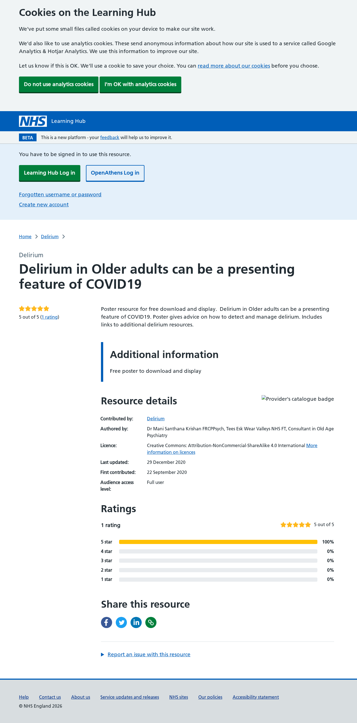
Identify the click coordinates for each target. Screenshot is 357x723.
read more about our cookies (234, 66)
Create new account (44, 204)
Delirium (50, 236)
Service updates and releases (129, 697)
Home (25, 236)
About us (80, 697)
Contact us (50, 697)
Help (24, 697)
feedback (109, 137)
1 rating (50, 317)
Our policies (210, 697)
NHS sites (178, 697)
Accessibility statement (256, 697)
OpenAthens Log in (115, 173)
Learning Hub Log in (49, 173)
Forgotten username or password (60, 194)
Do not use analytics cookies (58, 84)
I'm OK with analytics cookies (140, 84)
